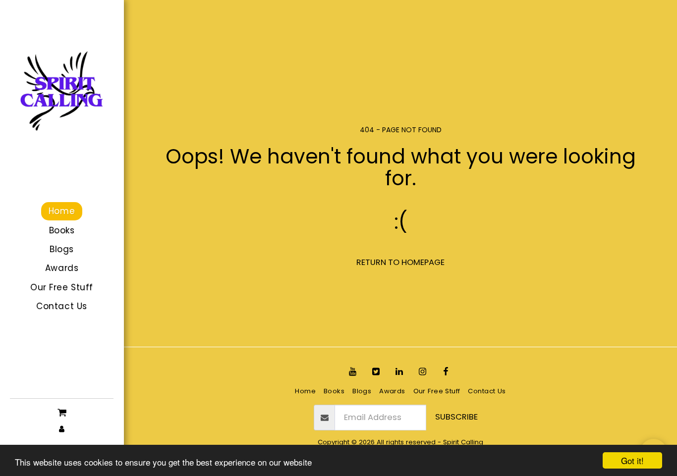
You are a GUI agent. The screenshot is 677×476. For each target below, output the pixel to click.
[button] (62, 412)
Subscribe (456, 417)
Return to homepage (400, 262)
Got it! (632, 460)
